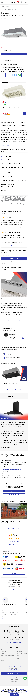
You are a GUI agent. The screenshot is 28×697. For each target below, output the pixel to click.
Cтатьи (19, 650)
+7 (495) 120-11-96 (14, 584)
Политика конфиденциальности (14, 677)
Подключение (4, 651)
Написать (14, 589)
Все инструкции (9, 60)
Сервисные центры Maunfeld (8, 655)
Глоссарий (19, 651)
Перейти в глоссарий (14, 320)
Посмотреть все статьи (14, 389)
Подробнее (14, 573)
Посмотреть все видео (14, 528)
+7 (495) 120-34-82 (14, 631)
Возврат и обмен (5, 658)
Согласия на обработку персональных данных (16, 692)
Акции (2, 660)
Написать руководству (14, 673)
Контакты (19, 657)
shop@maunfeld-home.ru (14, 666)
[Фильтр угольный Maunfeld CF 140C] (6, 334)
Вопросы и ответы (22, 653)
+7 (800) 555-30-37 (14, 637)
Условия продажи (14, 679)
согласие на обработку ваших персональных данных (13, 690)
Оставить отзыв (14, 258)
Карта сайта (14, 681)
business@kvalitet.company (14, 670)
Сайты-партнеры (21, 658)
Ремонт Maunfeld (5, 657)
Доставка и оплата (6, 650)
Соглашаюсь (14, 694)
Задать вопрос (14, 491)
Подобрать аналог (14, 54)
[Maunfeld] (14, 2)
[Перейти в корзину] (26, 2)
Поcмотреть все (14, 494)
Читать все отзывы (14, 544)
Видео (18, 655)
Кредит (3, 653)
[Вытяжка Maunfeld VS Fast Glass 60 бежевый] (14, 91)
